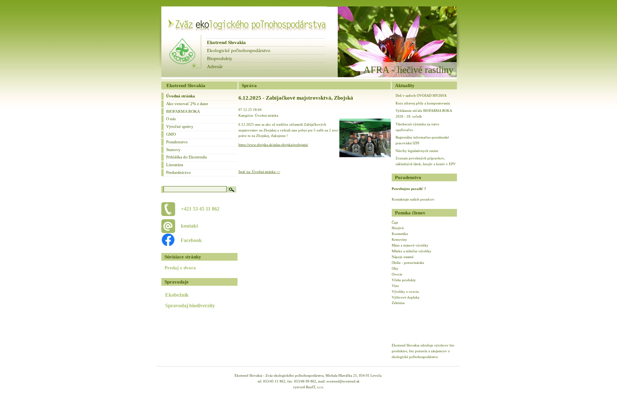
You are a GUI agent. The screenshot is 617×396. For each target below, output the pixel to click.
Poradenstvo (177, 142)
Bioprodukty (219, 58)
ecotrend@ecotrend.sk (343, 381)
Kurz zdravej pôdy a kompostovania (423, 103)
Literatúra (174, 164)
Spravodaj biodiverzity (190, 305)
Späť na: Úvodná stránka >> (259, 172)
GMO (171, 134)
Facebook (188, 240)
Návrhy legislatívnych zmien (417, 151)
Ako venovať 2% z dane (187, 103)
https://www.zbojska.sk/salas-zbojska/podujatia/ (273, 145)
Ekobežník (177, 295)
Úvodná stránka (180, 96)
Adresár (215, 66)
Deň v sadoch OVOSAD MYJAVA (421, 95)
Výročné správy (179, 126)
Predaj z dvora (180, 267)
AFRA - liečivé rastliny (408, 69)
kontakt (189, 226)
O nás (171, 118)
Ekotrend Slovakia (226, 42)
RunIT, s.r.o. (315, 387)
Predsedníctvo (178, 172)
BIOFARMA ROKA (183, 111)
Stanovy (173, 149)
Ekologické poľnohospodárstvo (238, 50)
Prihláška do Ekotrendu (186, 157)
